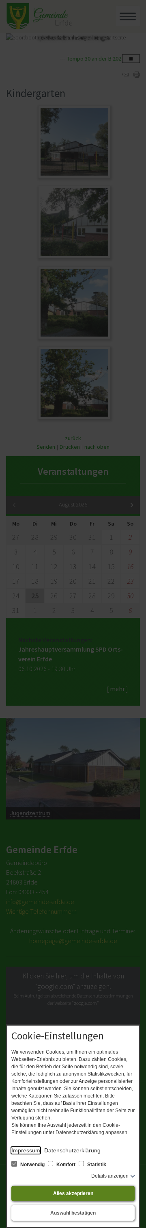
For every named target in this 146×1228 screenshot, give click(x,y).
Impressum (25, 1150)
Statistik (96, 1164)
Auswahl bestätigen (73, 1213)
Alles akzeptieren (73, 1193)
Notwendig (32, 1164)
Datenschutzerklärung (72, 1150)
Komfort (66, 1164)
